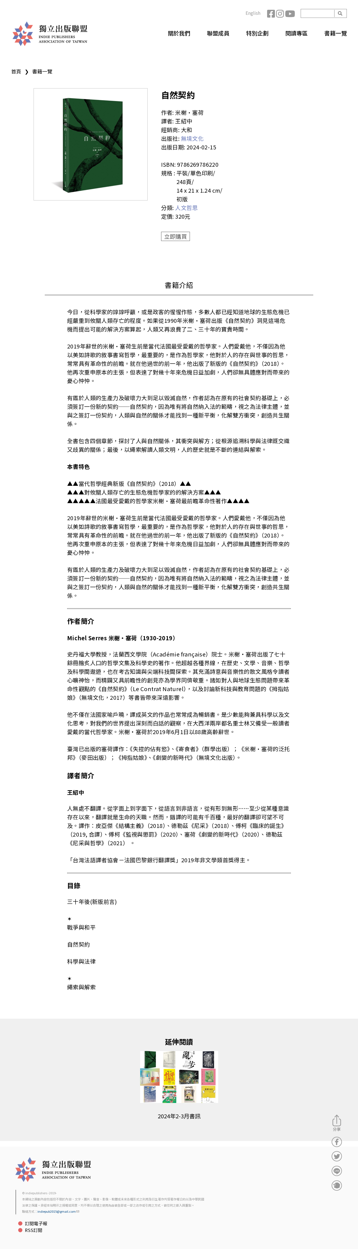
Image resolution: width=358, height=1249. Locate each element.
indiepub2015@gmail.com (56, 1211)
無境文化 (192, 138)
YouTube (289, 13)
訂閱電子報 (36, 1223)
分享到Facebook (336, 1141)
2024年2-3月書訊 (179, 1116)
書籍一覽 (335, 33)
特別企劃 (257, 33)
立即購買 (175, 236)
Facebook (271, 13)
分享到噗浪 (336, 1185)
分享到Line (336, 1170)
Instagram (280, 13)
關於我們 (179, 33)
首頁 (16, 71)
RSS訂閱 (33, 1230)
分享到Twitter (336, 1156)
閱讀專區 (296, 33)
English (253, 12)
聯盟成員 (218, 33)
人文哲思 (186, 208)
